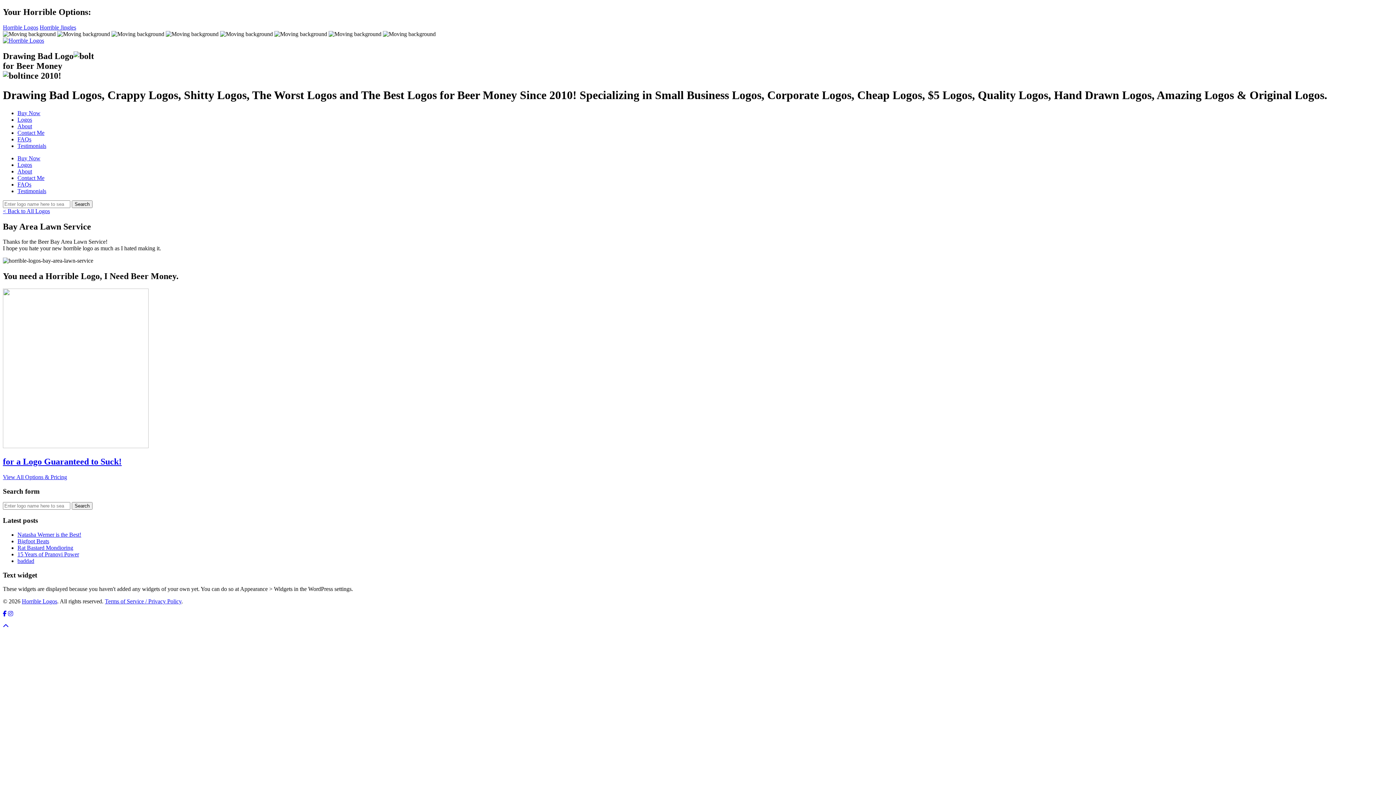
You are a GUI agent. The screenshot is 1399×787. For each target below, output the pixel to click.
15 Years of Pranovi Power (48, 554)
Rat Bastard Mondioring (45, 548)
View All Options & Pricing (35, 477)
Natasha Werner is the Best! (49, 535)
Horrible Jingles (58, 27)
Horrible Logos (20, 27)
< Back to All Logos (26, 211)
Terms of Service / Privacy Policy (143, 601)
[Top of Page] (6, 626)
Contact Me (30, 133)
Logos (24, 120)
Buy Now (28, 113)
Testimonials (31, 146)
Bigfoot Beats (33, 541)
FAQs (24, 139)
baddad (25, 561)
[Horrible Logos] (23, 41)
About (24, 126)
